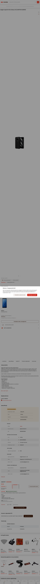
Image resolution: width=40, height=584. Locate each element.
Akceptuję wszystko (32, 295)
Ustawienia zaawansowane (19, 295)
